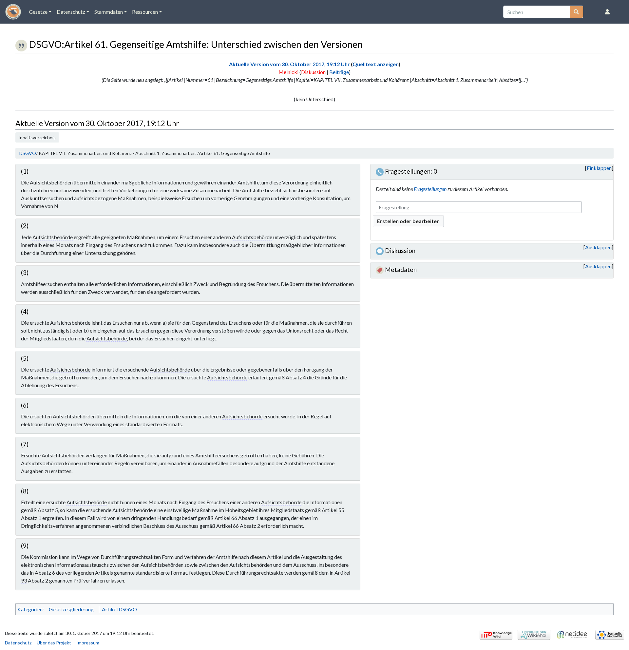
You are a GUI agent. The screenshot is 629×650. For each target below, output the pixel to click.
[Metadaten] (380, 269)
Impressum (87, 642)
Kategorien (30, 609)
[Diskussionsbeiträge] (380, 250)
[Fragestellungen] (380, 171)
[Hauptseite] (13, 13)
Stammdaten (108, 12)
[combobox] (478, 207)
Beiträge (339, 72)
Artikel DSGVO (119, 609)
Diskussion (313, 72)
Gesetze (38, 12)
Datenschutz (71, 12)
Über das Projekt (54, 642)
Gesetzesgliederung (71, 609)
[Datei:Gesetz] (21, 44)
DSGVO (27, 153)
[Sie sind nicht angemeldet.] (608, 11)
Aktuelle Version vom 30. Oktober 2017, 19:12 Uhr (289, 64)
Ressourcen (145, 12)
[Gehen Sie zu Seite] (576, 12)
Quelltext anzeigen (376, 64)
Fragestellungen (430, 189)
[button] (599, 168)
